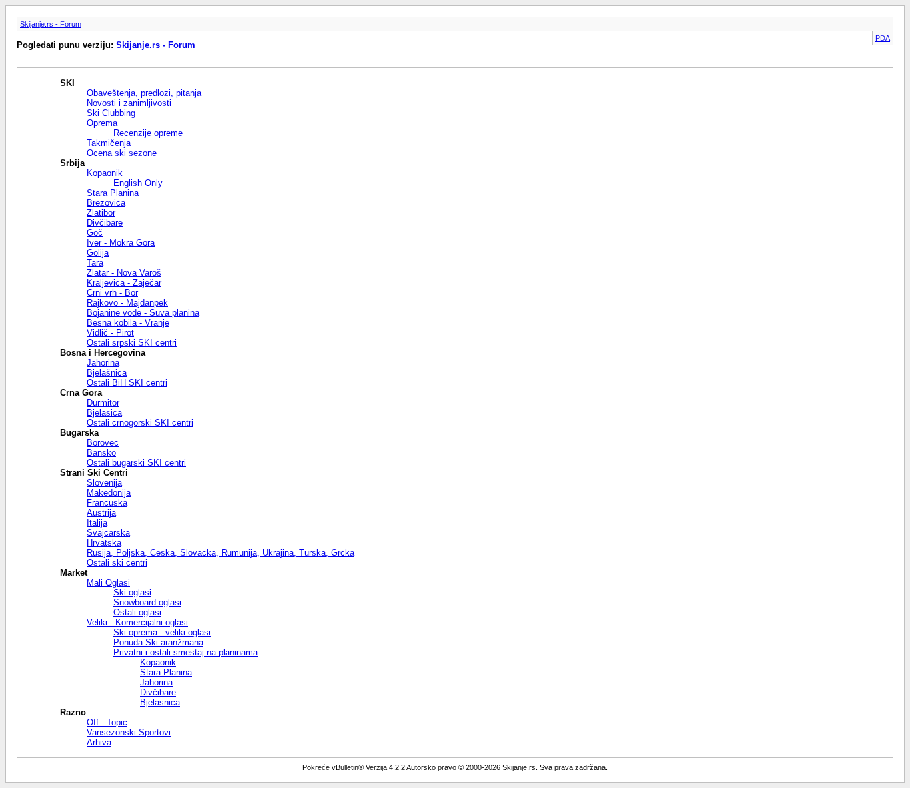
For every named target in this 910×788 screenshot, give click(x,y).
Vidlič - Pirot (110, 333)
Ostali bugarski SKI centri (136, 463)
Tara (95, 263)
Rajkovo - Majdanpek (127, 303)
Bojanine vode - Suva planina (143, 313)
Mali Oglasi (108, 583)
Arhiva (99, 742)
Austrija (101, 513)
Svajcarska (108, 533)
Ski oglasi (132, 592)
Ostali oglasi (137, 612)
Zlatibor (101, 213)
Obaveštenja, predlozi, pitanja (144, 93)
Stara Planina (113, 193)
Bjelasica (104, 413)
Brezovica (106, 203)
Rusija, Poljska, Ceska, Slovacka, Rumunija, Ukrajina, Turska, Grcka (220, 553)
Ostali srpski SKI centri (132, 343)
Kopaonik (105, 173)
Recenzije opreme (148, 133)
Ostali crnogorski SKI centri (140, 423)
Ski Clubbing (111, 113)
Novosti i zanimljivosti (129, 103)
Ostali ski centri (117, 563)
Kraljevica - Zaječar (124, 283)
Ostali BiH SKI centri (127, 383)
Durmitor (103, 403)
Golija (98, 253)
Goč (95, 233)
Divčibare (105, 223)
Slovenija (104, 483)
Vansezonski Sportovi (129, 732)
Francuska (107, 503)
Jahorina (103, 363)
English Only (138, 183)
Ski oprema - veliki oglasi (162, 632)
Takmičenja (109, 143)
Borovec (103, 443)
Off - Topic (107, 722)
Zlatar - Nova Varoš (124, 273)
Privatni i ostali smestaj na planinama (185, 652)
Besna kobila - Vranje (128, 323)
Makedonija (109, 493)
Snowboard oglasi (147, 602)
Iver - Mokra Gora (121, 243)
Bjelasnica (160, 702)
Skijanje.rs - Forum (50, 24)
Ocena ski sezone (122, 153)
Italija (97, 523)
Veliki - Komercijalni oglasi (137, 622)
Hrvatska (104, 543)
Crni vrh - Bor (112, 293)
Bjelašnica (107, 373)
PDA (882, 38)
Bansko (101, 453)
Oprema (102, 123)
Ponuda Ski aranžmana (158, 642)
